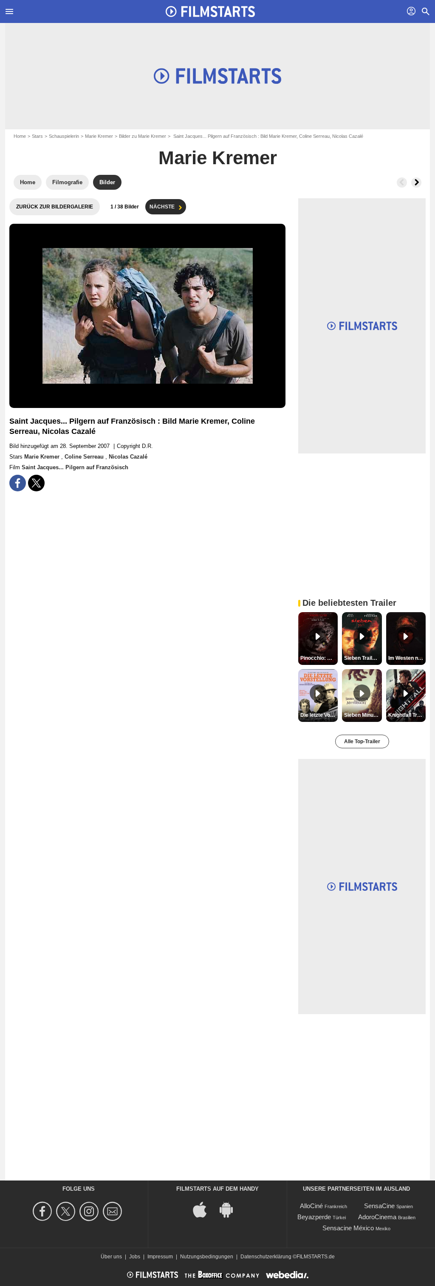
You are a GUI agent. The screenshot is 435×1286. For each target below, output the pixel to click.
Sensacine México (348, 1228)
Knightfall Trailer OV (407, 715)
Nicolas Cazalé (128, 456)
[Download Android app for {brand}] (230, 1209)
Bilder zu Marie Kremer (142, 136)
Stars (37, 136)
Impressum (160, 1257)
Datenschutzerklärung (265, 1257)
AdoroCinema (377, 1216)
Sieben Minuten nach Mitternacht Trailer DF (362, 715)
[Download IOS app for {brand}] (204, 1209)
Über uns (111, 1257)
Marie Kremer (99, 136)
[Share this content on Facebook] (17, 483)
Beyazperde (314, 1216)
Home (20, 136)
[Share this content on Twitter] (36, 483)
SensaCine (379, 1205)
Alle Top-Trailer (362, 741)
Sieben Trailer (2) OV (362, 658)
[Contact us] (113, 1211)
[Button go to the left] (402, 182)
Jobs (134, 1257)
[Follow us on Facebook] (43, 1211)
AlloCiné (311, 1205)
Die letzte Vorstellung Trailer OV (319, 715)
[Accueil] (210, 11)
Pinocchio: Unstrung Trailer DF (319, 658)
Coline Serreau (85, 456)
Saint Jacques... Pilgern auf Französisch (75, 467)
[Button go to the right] (416, 182)
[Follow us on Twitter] (67, 1211)
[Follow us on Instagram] (90, 1211)
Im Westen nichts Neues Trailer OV (407, 658)
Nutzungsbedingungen (206, 1257)
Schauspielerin (64, 136)
